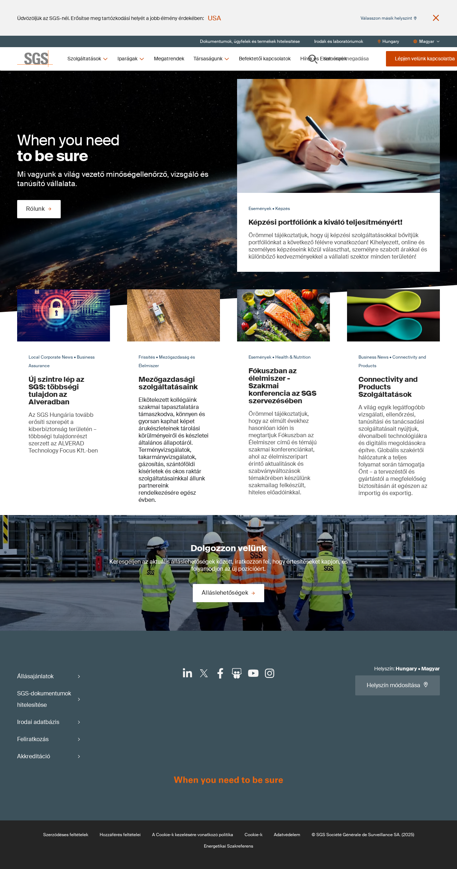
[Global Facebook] (220, 673)
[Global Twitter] (204, 673)
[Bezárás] (436, 18)
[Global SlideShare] (236, 673)
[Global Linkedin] (187, 673)
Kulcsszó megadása (346, 58)
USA (214, 18)
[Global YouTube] (253, 673)
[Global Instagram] (269, 673)
